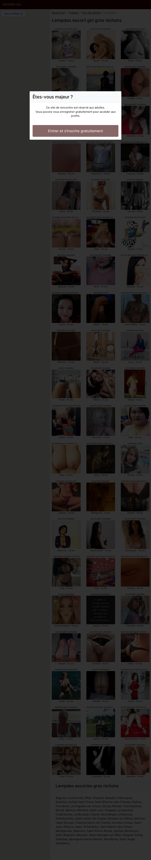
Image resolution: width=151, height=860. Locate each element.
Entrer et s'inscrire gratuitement (75, 131)
